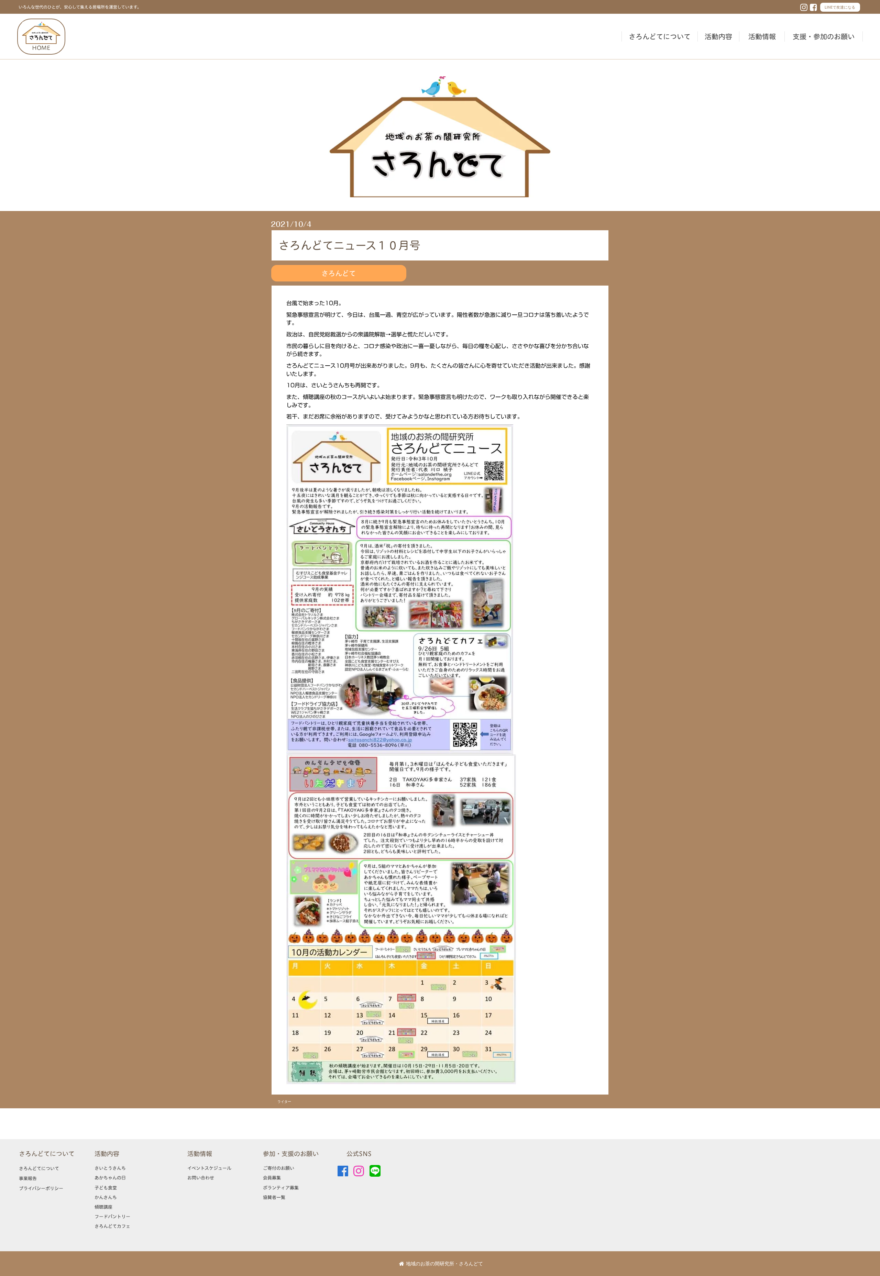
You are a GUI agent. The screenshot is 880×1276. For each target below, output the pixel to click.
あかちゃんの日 (110, 1178)
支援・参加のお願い (824, 36)
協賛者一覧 (274, 1197)
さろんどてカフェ (112, 1226)
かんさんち (106, 1197)
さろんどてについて (660, 36)
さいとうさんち (110, 1168)
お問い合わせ (200, 1178)
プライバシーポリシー (41, 1188)
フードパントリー (112, 1216)
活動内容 (718, 36)
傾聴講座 (103, 1207)
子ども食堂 (106, 1188)
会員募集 (272, 1178)
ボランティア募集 (281, 1188)
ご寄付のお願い (278, 1168)
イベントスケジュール (209, 1168)
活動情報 (762, 36)
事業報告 (28, 1178)
